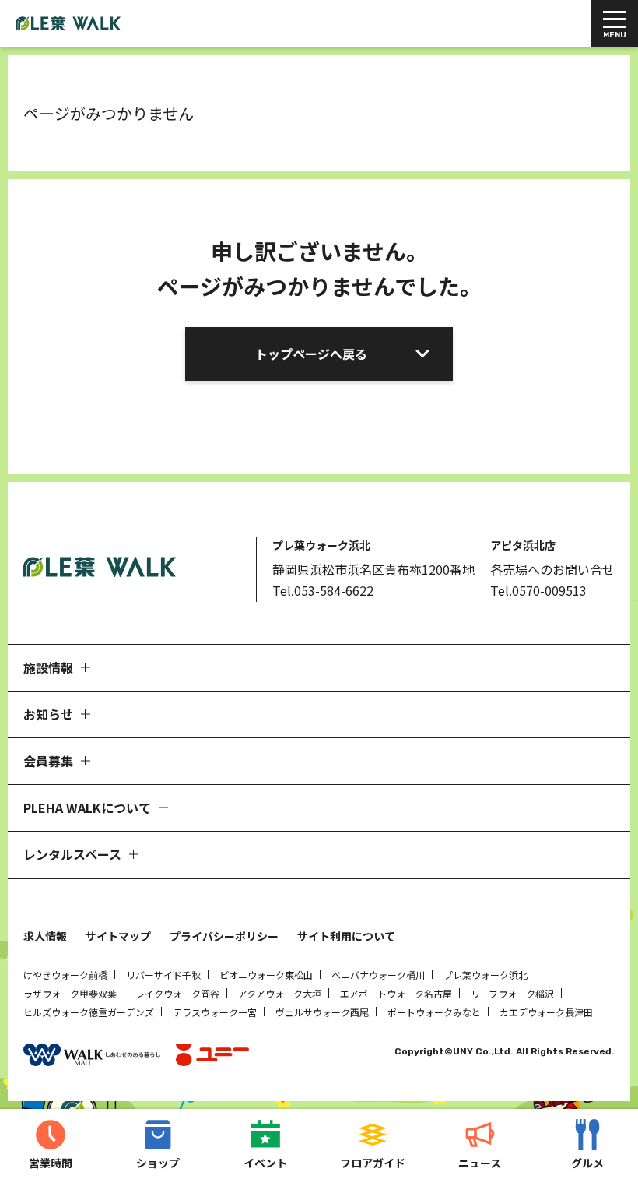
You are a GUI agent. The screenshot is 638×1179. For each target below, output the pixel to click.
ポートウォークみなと (434, 1012)
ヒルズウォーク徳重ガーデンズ (88, 1012)
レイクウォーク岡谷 (177, 993)
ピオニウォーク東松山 (266, 974)
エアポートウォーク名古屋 (396, 993)
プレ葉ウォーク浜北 (485, 974)
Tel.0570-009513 (538, 590)
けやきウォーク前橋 (65, 974)
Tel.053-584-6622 (322, 590)
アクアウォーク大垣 (279, 993)
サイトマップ (118, 936)
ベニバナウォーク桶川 (378, 974)
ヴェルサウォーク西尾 (322, 1012)
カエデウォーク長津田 (546, 1012)
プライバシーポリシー (224, 936)
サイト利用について (346, 936)
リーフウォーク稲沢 (512, 993)
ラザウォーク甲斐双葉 (70, 993)
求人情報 (45, 936)
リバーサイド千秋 (163, 974)
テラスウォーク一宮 (215, 1012)
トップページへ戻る (311, 353)
